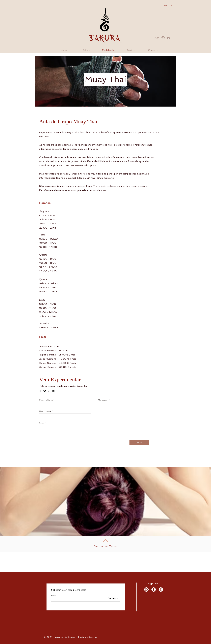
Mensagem (103, 400)
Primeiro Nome (46, 400)
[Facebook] (40, 391)
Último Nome (45, 411)
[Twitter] (44, 391)
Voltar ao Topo (105, 546)
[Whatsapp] (161, 589)
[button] (168, 37)
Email (41, 423)
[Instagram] (53, 391)
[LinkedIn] (49, 391)
